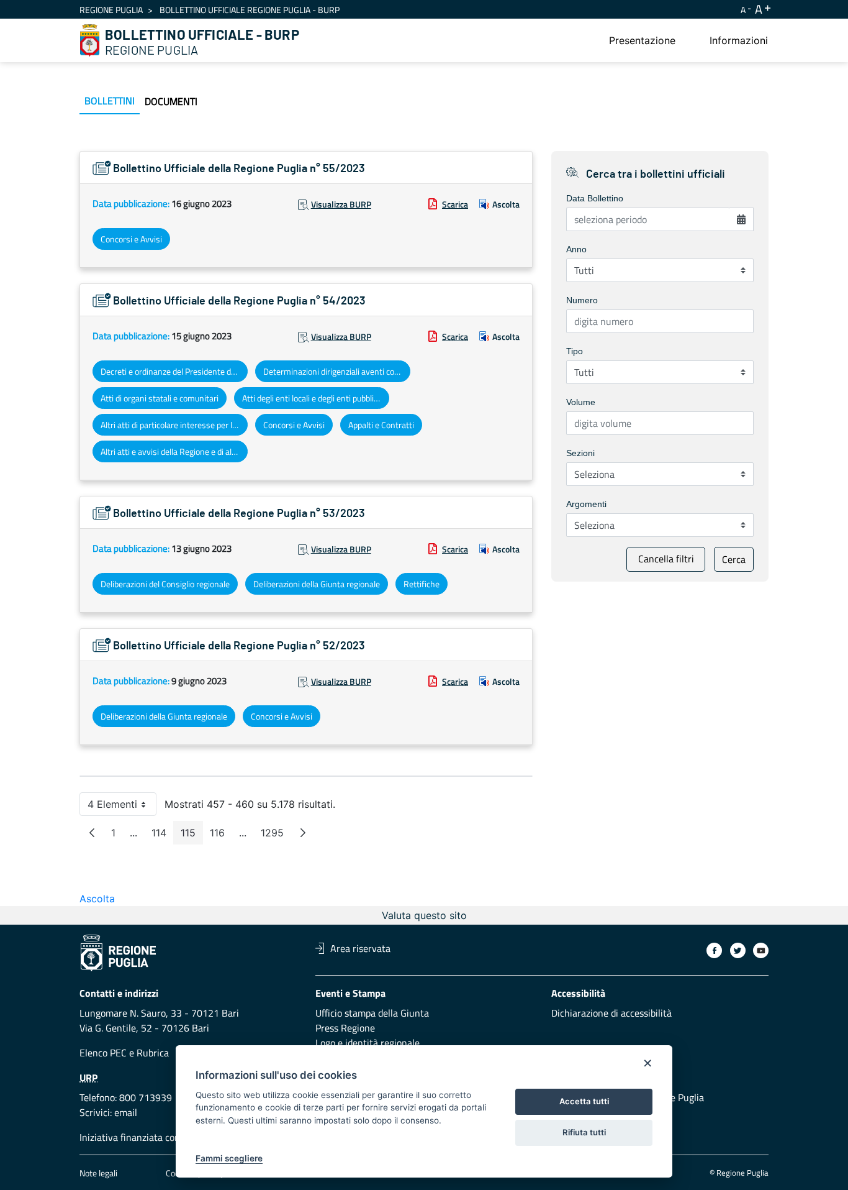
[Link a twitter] (738, 950)
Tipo (574, 351)
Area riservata (360, 948)
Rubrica (153, 1052)
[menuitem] (642, 40)
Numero (582, 300)
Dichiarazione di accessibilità (611, 1012)
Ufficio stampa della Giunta (372, 1012)
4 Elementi (122, 807)
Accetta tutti (584, 1101)
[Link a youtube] (761, 950)
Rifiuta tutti (584, 1132)
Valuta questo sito (424, 915)
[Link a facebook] (714, 950)
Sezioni (580, 453)
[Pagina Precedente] (91, 832)
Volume (580, 402)
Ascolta (506, 204)
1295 (276, 835)
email (125, 1112)
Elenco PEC (103, 1052)
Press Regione (345, 1027)
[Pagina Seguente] (303, 832)
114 (162, 835)
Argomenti (586, 504)
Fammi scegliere (229, 1158)
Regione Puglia (111, 9)
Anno (576, 249)
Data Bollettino (594, 198)
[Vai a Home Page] (90, 40)
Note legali (98, 1172)
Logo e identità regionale (367, 1042)
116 (221, 835)
